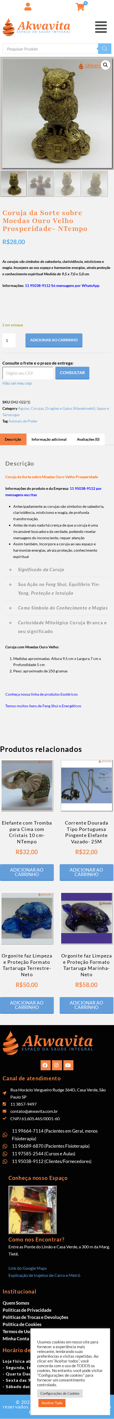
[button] (110, 5)
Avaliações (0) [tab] (88, 439)
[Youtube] (68, 1065)
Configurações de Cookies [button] (60, 1393)
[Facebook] (46, 1065)
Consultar (72, 372)
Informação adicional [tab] (49, 439)
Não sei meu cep (17, 382)
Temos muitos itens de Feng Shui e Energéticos (43, 706)
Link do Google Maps (27, 1268)
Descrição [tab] (13, 439)
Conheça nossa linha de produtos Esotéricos (41, 694)
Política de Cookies (22, 1324)
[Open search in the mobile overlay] (57, 48)
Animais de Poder (23, 421)
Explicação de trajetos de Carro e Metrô (44, 1275)
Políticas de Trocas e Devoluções (35, 1317)
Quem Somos (16, 1303)
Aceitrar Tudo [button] (52, 1403)
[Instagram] (57, 1065)
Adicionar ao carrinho (54, 340)
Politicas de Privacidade (27, 1310)
